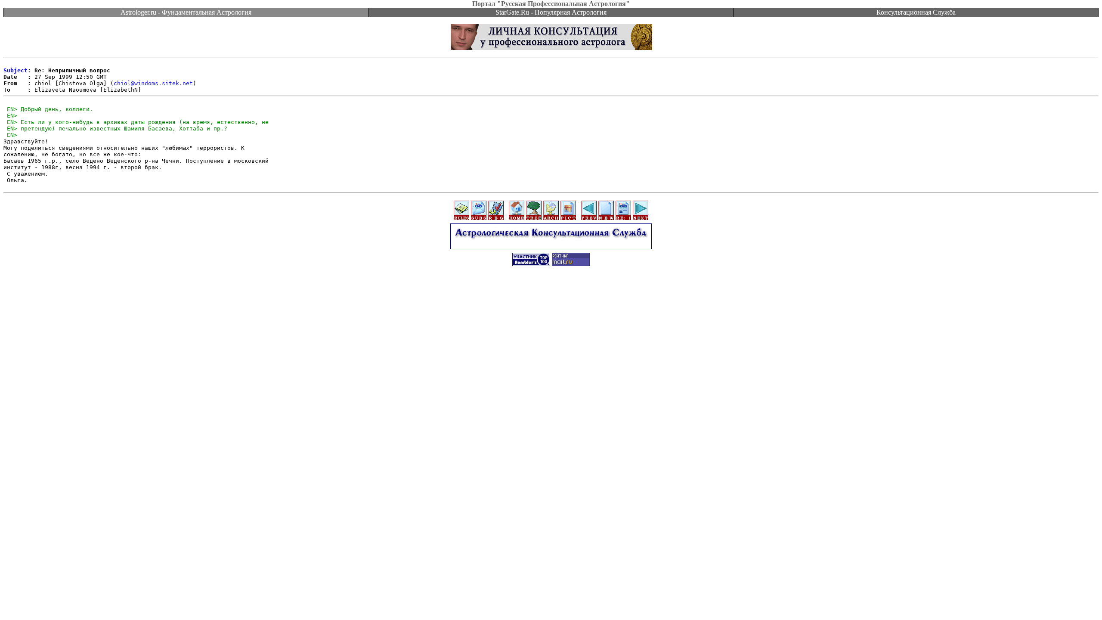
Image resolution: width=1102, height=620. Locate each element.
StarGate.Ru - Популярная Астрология (551, 12)
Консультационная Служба (916, 12)
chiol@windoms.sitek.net (153, 83)
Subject (15, 70)
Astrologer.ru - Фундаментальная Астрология (186, 12)
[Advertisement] (551, 291)
